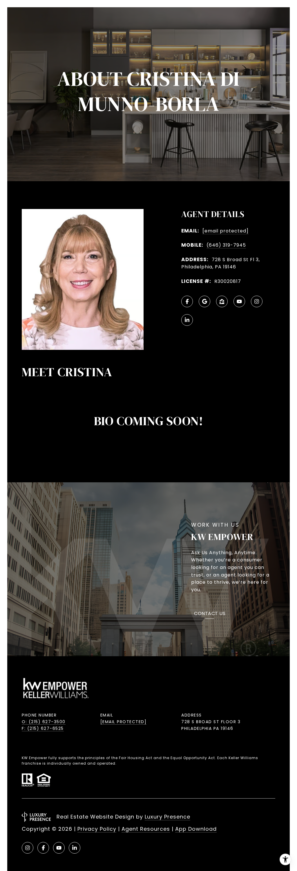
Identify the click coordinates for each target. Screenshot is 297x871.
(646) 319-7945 (226, 245)
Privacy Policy (96, 828)
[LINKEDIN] (187, 320)
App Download (196, 828)
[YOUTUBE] (239, 301)
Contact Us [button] (209, 614)
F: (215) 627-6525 (43, 728)
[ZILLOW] (222, 301)
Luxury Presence (167, 816)
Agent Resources (146, 828)
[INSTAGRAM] (256, 301)
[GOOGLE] (204, 301)
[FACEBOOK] (187, 301)
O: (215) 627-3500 (44, 722)
